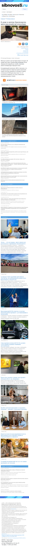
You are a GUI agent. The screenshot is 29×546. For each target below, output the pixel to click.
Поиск (25, 9)
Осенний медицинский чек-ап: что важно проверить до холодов (14, 462)
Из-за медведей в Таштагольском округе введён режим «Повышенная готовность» (13, 483)
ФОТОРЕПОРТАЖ (7, 184)
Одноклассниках (21, 80)
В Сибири (5, 14)
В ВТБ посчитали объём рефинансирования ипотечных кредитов (13, 180)
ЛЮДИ (26, 49)
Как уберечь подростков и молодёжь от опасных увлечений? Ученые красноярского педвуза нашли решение (14, 168)
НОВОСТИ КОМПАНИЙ (9, 141)
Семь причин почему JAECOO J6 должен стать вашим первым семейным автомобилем (13, 344)
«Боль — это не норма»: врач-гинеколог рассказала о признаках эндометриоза (13, 242)
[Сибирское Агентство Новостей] (14, 5)
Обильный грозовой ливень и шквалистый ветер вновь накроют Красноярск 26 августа (14, 479)
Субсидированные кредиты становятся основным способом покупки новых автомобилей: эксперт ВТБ (14, 172)
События (3, 375)
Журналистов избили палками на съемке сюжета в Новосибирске (12, 188)
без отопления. (19, 62)
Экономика (12, 16)
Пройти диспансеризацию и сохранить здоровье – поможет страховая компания (14, 408)
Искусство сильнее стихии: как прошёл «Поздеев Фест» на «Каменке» (13, 378)
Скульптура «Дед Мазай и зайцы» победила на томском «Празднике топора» (13, 470)
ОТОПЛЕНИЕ (25, 52)
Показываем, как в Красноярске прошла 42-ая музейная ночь (14, 193)
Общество (5, 16)
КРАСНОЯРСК (9, 1)
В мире (10, 14)
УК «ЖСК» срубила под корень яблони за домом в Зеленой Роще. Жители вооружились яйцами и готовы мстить (14, 135)
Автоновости (4, 340)
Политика (21, 14)
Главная (3, 18)
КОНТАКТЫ (10, 497)
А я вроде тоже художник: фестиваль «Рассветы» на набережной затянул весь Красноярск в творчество (13, 278)
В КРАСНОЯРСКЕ (24, 48)
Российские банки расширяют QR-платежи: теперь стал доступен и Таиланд (13, 159)
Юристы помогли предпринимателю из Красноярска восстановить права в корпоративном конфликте (13, 435)
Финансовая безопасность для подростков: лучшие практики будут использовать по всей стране (14, 176)
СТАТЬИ (5, 217)
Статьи (3, 12)
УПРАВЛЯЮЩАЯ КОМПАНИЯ (22, 53)
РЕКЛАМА (19, 497)
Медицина (3, 239)
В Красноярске (11, 18)
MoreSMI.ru (23, 538)
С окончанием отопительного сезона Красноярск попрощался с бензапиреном (13, 118)
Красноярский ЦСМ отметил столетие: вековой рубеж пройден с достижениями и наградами (14, 312)
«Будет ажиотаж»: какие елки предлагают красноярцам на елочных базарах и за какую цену (13, 199)
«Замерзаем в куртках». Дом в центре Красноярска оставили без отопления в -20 (13, 102)
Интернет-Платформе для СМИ (15, 538)
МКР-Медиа (9, 12)
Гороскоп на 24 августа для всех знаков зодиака (11, 491)
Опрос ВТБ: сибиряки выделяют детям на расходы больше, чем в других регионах (14, 152)
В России (15, 14)
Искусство (3, 274)
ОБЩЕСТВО (25, 50)
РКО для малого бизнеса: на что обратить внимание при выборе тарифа (13, 145)
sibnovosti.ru (13, 508)
